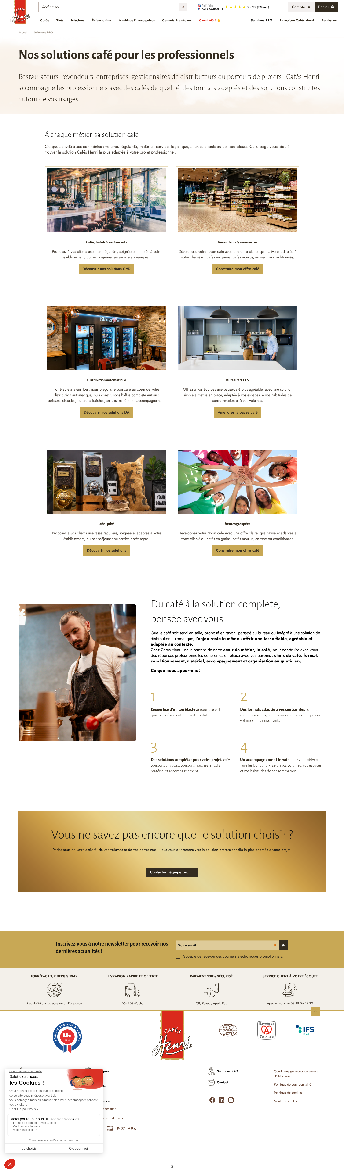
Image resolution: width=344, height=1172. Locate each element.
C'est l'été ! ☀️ (210, 20)
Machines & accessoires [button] (137, 20)
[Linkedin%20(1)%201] (221, 1100)
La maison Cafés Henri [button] (297, 20)
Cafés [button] (44, 20)
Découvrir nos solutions (106, 550)
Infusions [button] (77, 20)
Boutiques (329, 20)
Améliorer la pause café (238, 412)
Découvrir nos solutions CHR (106, 269)
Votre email (187, 945)
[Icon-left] (212, 1100)
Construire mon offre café (237, 269)
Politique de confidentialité (292, 1084)
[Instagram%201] (231, 1100)
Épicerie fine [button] (101, 20)
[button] (301, 7)
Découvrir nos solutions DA (106, 412)
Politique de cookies (288, 1092)
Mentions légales (285, 1101)
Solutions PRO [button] (261, 20)
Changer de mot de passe (106, 1118)
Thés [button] (59, 20)
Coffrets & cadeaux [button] (177, 20)
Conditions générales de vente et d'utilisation (296, 1073)
